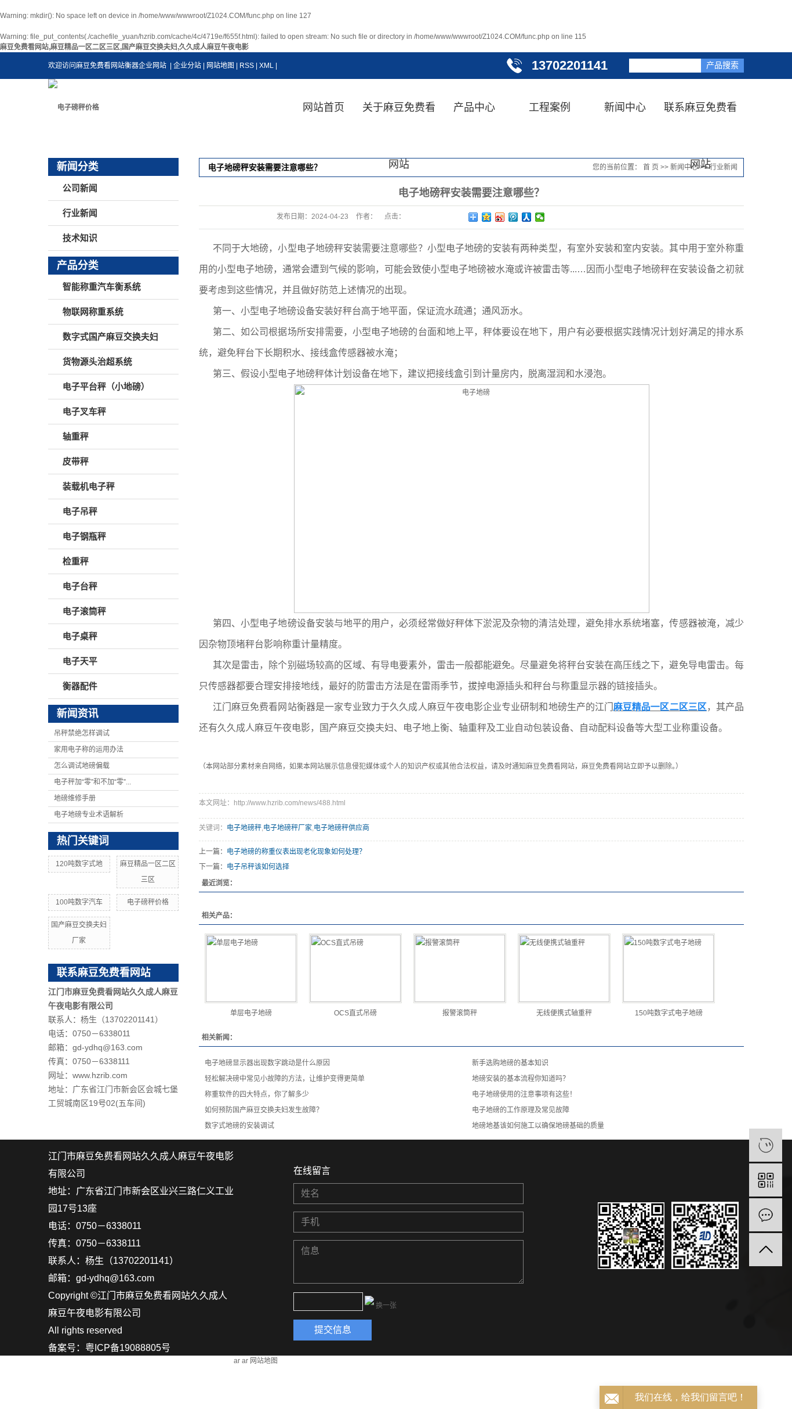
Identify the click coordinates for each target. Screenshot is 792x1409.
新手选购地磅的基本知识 (510, 1063)
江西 (141, 1400)
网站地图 (220, 66)
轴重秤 (76, 436)
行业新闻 (80, 213)
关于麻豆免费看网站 (398, 119)
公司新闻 (80, 188)
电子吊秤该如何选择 (258, 867)
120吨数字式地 (79, 864)
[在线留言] (765, 1214)
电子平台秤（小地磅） (106, 386)
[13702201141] (765, 1145)
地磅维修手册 (75, 798)
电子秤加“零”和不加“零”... (92, 782)
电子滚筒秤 (84, 611)
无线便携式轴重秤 (564, 1013)
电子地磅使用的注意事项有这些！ (524, 1094)
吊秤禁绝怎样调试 (82, 733)
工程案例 (550, 107)
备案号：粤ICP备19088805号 (109, 1348)
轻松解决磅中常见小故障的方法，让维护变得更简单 (285, 1079)
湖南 (78, 1400)
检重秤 (76, 561)
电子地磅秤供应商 (341, 828)
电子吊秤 (80, 511)
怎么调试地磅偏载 (82, 766)
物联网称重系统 (93, 311)
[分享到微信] (540, 217)
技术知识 (80, 238)
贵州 (120, 1400)
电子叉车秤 (84, 411)
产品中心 (474, 107)
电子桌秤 (80, 636)
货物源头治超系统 (97, 361)
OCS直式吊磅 (355, 1013)
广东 (182, 1400)
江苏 (57, 1400)
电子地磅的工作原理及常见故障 (520, 1110)
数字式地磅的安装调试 (239, 1126)
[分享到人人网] (527, 217)
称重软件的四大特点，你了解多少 (257, 1094)
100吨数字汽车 (79, 902)
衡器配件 (80, 686)
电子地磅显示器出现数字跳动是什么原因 (267, 1063)
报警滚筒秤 (459, 1013)
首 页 (651, 167)
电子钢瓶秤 (84, 536)
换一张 (386, 1306)
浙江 (161, 1400)
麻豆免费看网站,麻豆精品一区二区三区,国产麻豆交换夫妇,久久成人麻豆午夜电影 (124, 47)
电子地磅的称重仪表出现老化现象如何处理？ (296, 852)
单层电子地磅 (251, 1013)
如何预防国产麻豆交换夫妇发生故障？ (264, 1110)
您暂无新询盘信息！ (90, 1383)
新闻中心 (625, 107)
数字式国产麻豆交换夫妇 (110, 336)
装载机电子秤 (89, 486)
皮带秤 (76, 461)
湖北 (99, 1400)
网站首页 (323, 107)
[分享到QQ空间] (487, 217)
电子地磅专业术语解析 (88, 814)
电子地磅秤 (244, 828)
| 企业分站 (183, 66)
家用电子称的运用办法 (88, 749)
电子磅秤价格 (148, 902)
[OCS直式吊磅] (355, 968)
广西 (203, 1400)
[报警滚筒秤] (459, 968)
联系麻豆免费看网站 (700, 119)
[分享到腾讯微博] (513, 217)
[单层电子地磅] (251, 968)
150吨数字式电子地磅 (669, 1013)
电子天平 (80, 661)
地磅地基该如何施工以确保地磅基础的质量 (538, 1126)
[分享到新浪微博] (500, 217)
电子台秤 (80, 586)
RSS (246, 66)
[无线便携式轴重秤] (564, 968)
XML (266, 66)
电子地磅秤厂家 (287, 828)
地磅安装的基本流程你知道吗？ (520, 1079)
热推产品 (152, 1383)
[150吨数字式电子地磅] (668, 968)
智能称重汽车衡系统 (102, 286)
